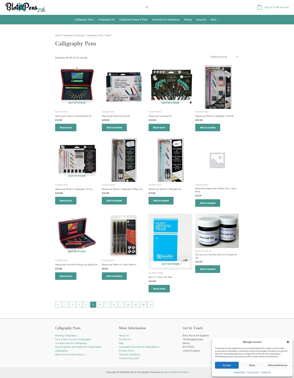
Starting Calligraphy (66, 335)
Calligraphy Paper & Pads (133, 19)
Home (58, 35)
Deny (252, 365)
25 (135, 304)
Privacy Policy (253, 372)
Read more (66, 127)
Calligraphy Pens (84, 19)
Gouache (201, 19)
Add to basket (114, 127)
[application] (218, 19)
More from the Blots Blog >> (70, 354)
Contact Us (266, 372)
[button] (287, 342)
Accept (227, 365)
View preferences (277, 365)
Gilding (188, 19)
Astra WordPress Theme (176, 372)
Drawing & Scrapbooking (165, 19)
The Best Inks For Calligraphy (71, 343)
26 (143, 304)
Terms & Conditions (129, 354)
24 (128, 304)
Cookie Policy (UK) (129, 358)
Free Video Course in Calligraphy (73, 339)
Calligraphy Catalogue (74, 35)
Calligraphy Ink (106, 19)
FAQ (121, 343)
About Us (124, 335)
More (214, 19)
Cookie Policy (240, 372)
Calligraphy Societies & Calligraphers (139, 346)
